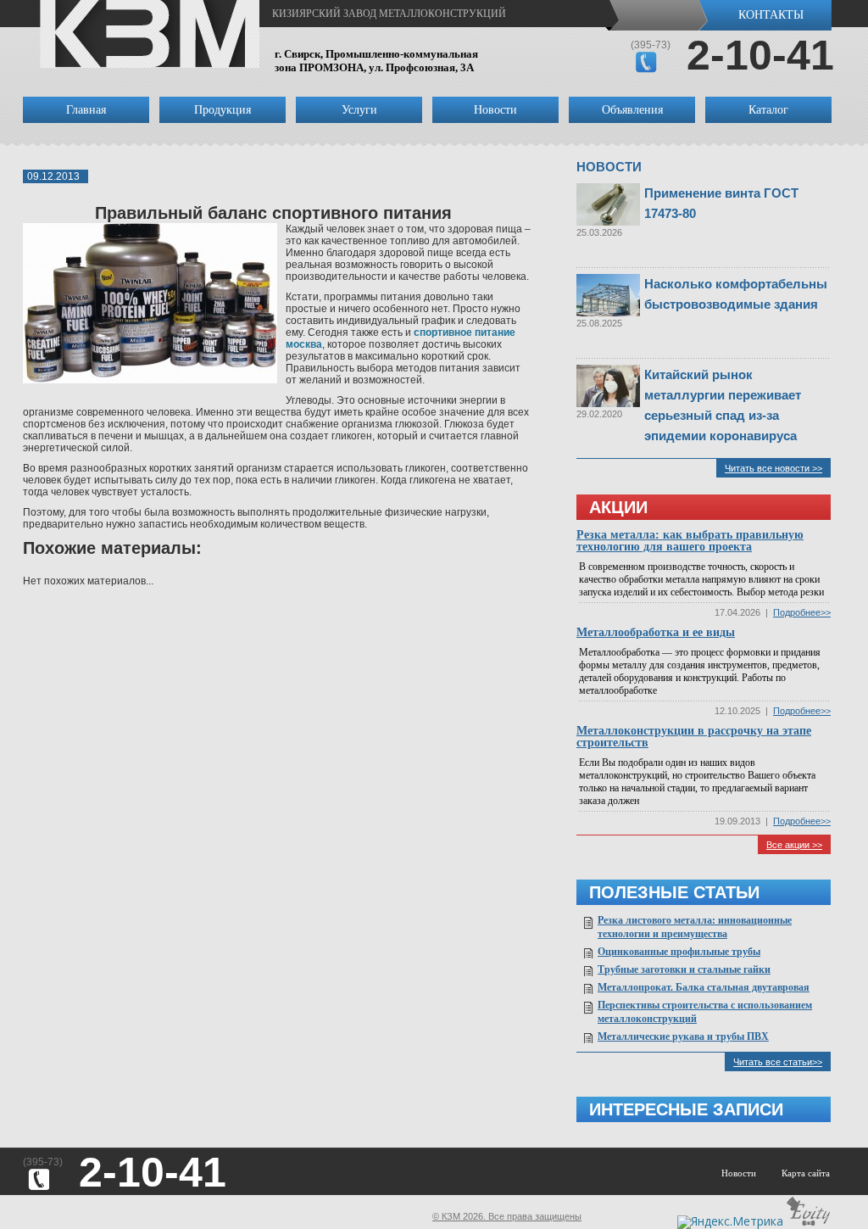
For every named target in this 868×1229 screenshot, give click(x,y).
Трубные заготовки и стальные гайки (684, 969)
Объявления (632, 109)
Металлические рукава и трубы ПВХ (683, 1036)
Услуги (359, 109)
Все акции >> (794, 845)
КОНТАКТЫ (771, 14)
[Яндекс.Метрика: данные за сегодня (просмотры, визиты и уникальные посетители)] (730, 1222)
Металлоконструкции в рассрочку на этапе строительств (693, 736)
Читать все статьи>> (777, 1062)
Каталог (768, 109)
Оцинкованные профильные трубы (679, 952)
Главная (86, 109)
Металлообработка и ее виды (655, 632)
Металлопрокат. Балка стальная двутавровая (704, 987)
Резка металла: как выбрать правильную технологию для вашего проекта (690, 540)
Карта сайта (806, 1173)
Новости (495, 109)
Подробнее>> (802, 612)
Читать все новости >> (773, 468)
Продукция (222, 109)
